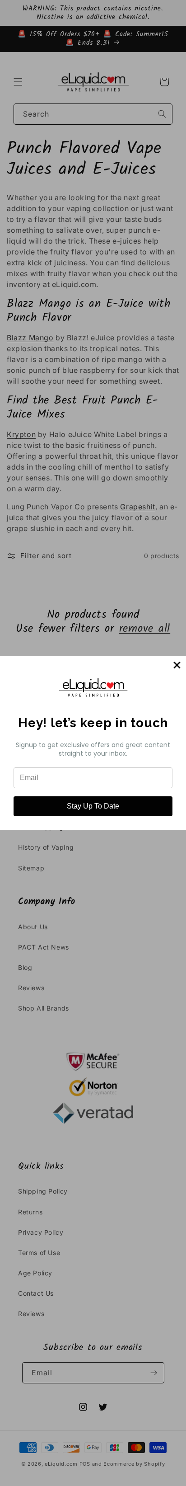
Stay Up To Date (93, 806)
